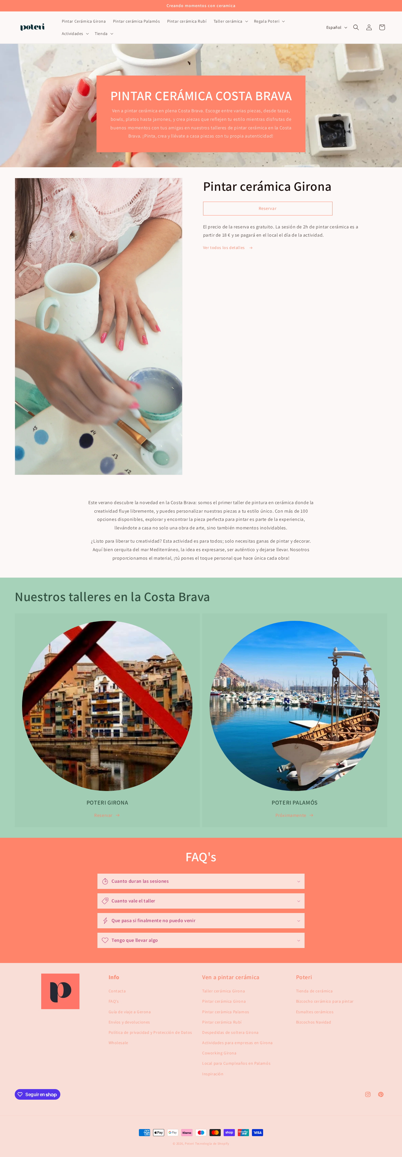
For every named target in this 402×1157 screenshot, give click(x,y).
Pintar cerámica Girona (224, 1001)
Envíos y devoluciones (129, 1022)
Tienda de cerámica (314, 991)
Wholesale (118, 1042)
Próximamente (290, 815)
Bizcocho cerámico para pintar (325, 1001)
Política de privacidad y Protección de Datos (150, 1032)
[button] (230, 21)
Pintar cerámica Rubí (222, 1022)
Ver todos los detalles (224, 247)
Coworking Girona (219, 1053)
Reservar (103, 815)
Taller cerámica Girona (223, 991)
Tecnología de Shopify (212, 1143)
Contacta (117, 991)
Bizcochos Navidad (313, 1022)
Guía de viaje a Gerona (130, 1011)
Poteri (189, 1143)
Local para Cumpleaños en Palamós (236, 1063)
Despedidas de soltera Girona (230, 1032)
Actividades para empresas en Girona (237, 1042)
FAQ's (114, 1001)
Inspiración (213, 1073)
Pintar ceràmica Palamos (225, 1011)
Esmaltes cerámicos (315, 1011)
